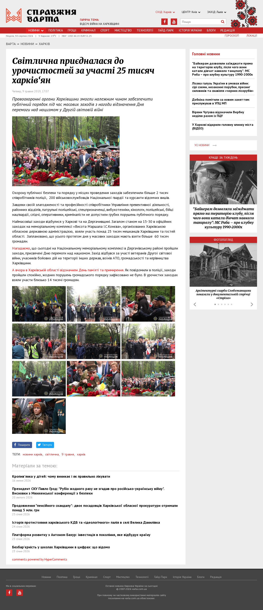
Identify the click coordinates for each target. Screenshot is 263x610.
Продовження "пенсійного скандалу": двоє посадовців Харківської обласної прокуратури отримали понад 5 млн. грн (95, 507)
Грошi (72, 30)
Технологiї (145, 30)
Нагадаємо (21, 248)
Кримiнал (88, 30)
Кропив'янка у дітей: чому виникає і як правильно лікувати (61, 476)
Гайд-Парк (166, 30)
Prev (195, 304)
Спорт (105, 30)
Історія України (190, 30)
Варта (11, 44)
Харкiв (44, 44)
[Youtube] (174, 21)
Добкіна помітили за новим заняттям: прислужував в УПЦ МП (221, 101)
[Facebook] (164, 21)
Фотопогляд (223, 240)
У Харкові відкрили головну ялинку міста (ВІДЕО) (222, 126)
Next (252, 304)
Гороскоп (232, 35)
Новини (33, 30)
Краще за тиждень (223, 157)
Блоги (211, 30)
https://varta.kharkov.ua (41, 16)
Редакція (227, 30)
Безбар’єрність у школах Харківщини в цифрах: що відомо (61, 547)
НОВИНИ (27, 44)
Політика (55, 30)
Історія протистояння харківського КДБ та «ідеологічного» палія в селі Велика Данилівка (86, 522)
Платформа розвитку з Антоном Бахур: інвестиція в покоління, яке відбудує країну (81, 534)
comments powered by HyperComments (39, 559)
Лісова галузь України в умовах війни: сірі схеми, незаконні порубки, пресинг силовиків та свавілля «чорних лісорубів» (223, 87)
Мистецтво (123, 30)
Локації (252, 35)
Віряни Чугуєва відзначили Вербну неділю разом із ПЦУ (218, 114)
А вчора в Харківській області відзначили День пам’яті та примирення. (68, 270)
